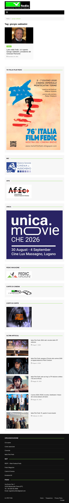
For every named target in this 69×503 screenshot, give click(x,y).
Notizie (9, 46)
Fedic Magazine (9, 467)
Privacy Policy (59, 498)
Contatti (62, 500)
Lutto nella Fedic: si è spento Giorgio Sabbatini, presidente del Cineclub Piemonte (18, 52)
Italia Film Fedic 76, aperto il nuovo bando (43, 413)
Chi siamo (8, 442)
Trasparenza (49, 498)
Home (42, 498)
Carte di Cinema (9, 471)
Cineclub (7, 450)
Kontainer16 (8, 475)
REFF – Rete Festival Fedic (13, 463)
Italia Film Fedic (9, 454)
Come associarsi (10, 446)
